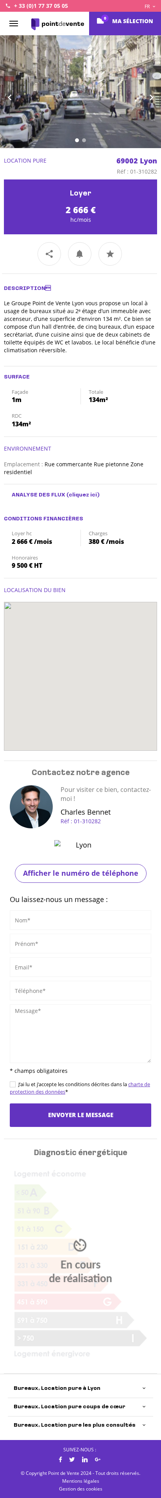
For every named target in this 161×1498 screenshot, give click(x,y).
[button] (12, 91)
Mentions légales (80, 1481)
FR (148, 6)
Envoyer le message (80, 1115)
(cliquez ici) (83, 495)
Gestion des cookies (80, 1488)
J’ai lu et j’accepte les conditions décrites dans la (80, 1088)
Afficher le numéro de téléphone (80, 873)
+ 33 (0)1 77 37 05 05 (41, 5)
